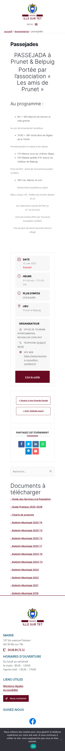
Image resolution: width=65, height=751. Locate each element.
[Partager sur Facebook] (21, 444)
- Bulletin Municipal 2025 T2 (26, 538)
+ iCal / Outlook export (33, 411)
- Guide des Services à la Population (30, 499)
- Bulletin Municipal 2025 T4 (26, 522)
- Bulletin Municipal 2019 (24, 593)
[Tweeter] (28, 444)
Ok (33, 746)
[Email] (35, 451)
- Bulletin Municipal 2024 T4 (26, 554)
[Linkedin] (35, 444)
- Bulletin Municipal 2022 (24, 577)
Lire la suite (29, 297)
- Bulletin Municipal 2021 (24, 585)
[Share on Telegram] (28, 451)
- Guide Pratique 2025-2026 (26, 506)
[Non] (61, 739)
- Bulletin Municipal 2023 (24, 569)
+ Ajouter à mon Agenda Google (33, 400)
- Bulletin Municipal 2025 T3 (26, 530)
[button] (30, 24)
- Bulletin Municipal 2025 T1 (26, 546)
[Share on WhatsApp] (43, 444)
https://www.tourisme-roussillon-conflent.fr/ (35, 360)
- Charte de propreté (22, 514)
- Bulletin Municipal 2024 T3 (26, 562)
